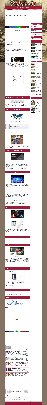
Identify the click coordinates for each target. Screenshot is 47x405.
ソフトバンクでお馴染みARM (13, 199)
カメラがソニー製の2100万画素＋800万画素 (17, 76)
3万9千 (22, 191)
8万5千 (10, 191)
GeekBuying (15, 54)
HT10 (11, 300)
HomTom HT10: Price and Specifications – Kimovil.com (14, 304)
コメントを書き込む (17, 397)
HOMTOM (8, 300)
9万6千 (11, 192)
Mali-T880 (19, 199)
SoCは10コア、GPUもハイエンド (16, 77)
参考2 (20, 196)
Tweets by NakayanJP (34, 30)
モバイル (7, 307)
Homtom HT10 (8, 63)
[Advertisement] (17, 12)
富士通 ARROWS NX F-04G (21, 165)
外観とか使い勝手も (14, 78)
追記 (12, 82)
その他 (13, 81)
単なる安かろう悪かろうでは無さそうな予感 (17, 74)
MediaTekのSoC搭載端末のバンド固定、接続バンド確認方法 (15, 303)
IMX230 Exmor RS (14, 164)
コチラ (15, 44)
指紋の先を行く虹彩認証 (15, 80)
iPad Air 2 (26, 191)
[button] (27, 27)
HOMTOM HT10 (9, 301)
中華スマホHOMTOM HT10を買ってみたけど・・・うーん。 (15, 294)
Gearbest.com (14, 301)
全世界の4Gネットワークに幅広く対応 (16, 75)
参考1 (17, 196)
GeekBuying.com (14, 302)
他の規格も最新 (14, 79)
